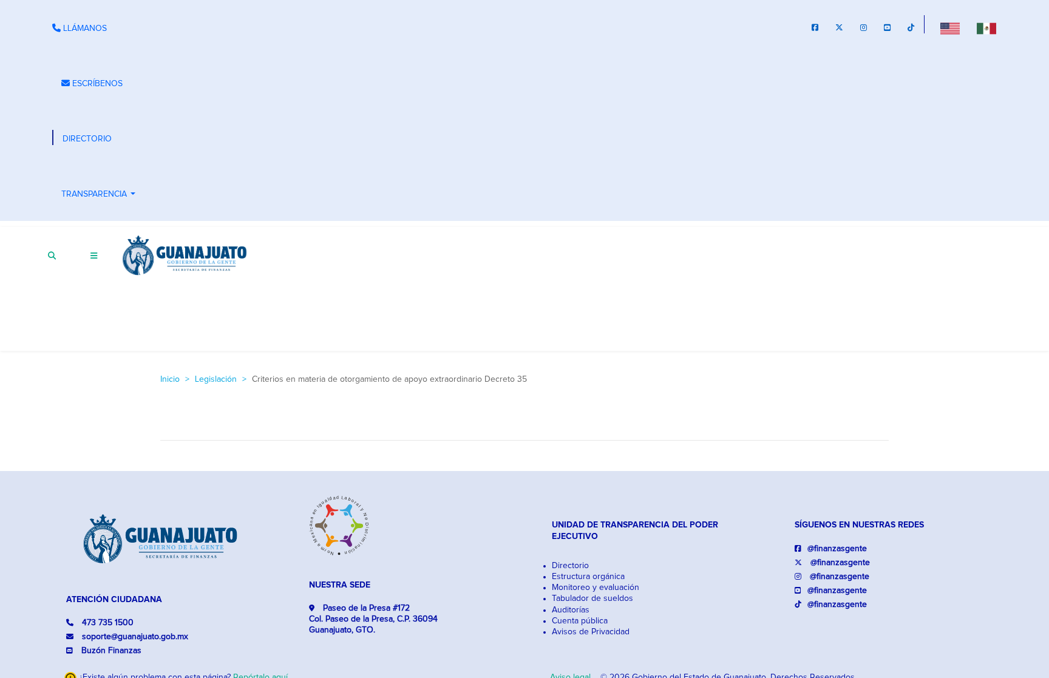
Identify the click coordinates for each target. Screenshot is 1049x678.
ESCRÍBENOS (96, 84)
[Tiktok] (911, 28)
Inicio (170, 379)
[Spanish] (986, 29)
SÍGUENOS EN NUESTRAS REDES (859, 525)
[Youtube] (887, 28)
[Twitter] (839, 28)
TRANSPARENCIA (99, 195)
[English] (950, 29)
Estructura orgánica (588, 576)
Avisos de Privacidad (591, 632)
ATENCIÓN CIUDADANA (114, 599)
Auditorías (570, 610)
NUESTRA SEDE (339, 585)
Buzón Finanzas (111, 650)
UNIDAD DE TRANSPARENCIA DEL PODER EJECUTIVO (635, 530)
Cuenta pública (580, 621)
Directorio (570, 565)
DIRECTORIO (87, 139)
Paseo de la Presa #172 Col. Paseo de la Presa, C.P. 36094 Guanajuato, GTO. (373, 619)
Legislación (216, 379)
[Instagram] (863, 28)
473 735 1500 (107, 623)
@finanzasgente (837, 548)
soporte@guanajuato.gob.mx (134, 636)
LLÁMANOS (84, 28)
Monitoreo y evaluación (595, 587)
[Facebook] (815, 28)
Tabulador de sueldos (592, 598)
